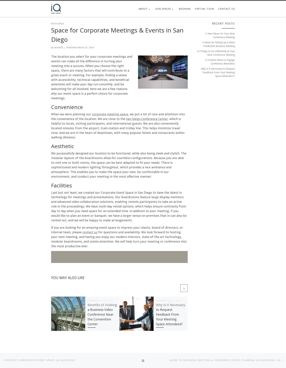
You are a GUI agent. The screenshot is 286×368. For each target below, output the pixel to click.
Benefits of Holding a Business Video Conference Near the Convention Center (102, 314)
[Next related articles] (184, 288)
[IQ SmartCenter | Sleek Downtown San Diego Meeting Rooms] (56, 8)
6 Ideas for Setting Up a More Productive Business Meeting (219, 44)
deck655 (58, 47)
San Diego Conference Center (147, 119)
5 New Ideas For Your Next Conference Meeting (220, 35)
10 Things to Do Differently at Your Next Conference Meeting (216, 53)
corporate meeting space (110, 114)
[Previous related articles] (176, 288)
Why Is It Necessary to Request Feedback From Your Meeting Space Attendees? (170, 314)
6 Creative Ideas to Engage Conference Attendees (220, 61)
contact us (89, 232)
